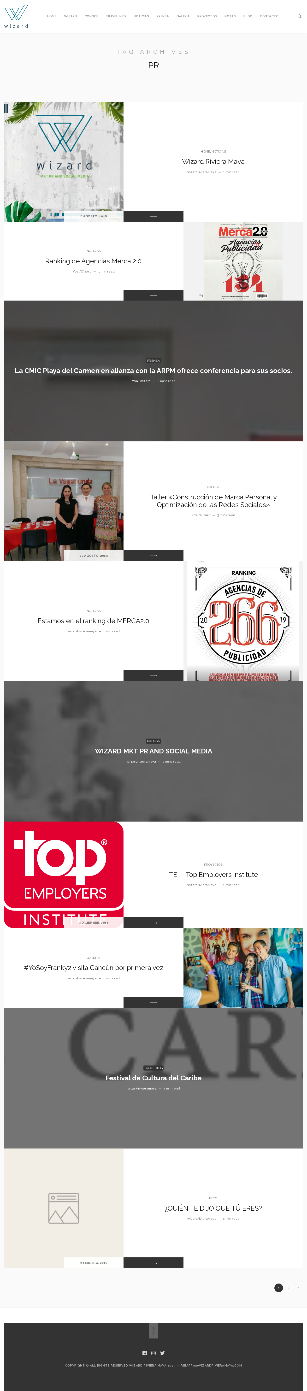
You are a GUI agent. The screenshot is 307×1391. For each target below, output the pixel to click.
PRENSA (163, 16)
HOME (51, 16)
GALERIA (183, 16)
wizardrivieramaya (201, 172)
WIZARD (70, 16)
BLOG (247, 16)
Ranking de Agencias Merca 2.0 (93, 261)
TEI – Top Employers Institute (213, 875)
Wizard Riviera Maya (213, 162)
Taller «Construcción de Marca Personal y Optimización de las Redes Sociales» (213, 501)
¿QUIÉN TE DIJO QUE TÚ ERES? (213, 1208)
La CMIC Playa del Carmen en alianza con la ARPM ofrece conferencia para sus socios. (153, 371)
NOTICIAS (141, 16)
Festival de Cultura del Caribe (154, 1078)
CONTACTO (269, 16)
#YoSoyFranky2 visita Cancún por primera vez (93, 968)
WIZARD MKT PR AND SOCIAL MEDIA (153, 751)
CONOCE (91, 16)
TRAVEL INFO (116, 16)
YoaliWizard (82, 271)
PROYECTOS (207, 16)
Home (205, 151)
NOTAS (230, 16)
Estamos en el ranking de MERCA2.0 (93, 621)
